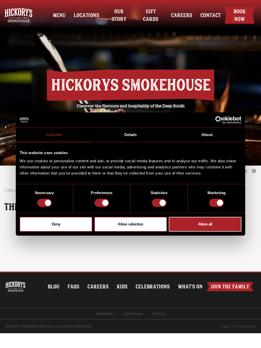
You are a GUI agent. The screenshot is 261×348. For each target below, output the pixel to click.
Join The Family (230, 286)
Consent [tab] (54, 134)
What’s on (190, 286)
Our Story (119, 15)
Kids (122, 286)
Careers (181, 15)
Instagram (132, 314)
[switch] (102, 203)
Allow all (205, 224)
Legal (226, 326)
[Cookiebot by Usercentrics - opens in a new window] (219, 120)
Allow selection (130, 224)
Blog (53, 286)
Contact (210, 15)
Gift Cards (150, 15)
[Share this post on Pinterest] (254, 171)
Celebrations (153, 286)
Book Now (239, 15)
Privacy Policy (245, 326)
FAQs (73, 286)
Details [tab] (130, 134)
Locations (86, 15)
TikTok (159, 314)
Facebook (104, 314)
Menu (59, 15)
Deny (56, 224)
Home (18, 7)
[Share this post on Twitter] (246, 171)
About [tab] (207, 134)
